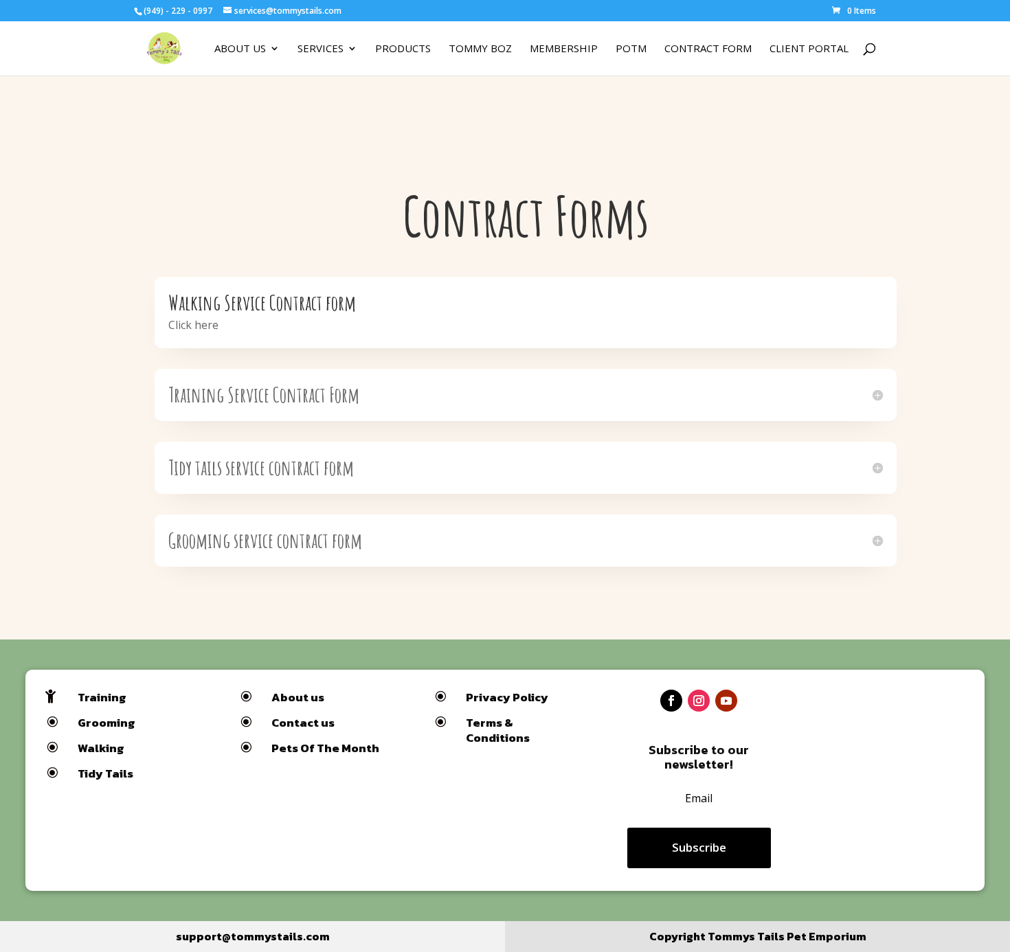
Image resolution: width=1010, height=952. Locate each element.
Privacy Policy (507, 697)
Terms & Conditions (498, 730)
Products (403, 49)
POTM (631, 49)
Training (102, 697)
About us (297, 697)
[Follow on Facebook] (671, 701)
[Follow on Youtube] (726, 701)
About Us (240, 49)
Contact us (303, 723)
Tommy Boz (480, 49)
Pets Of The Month (325, 748)
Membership (564, 49)
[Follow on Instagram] (699, 701)
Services (321, 49)
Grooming (106, 723)
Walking (101, 748)
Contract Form (708, 49)
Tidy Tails (105, 773)
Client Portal (809, 49)
